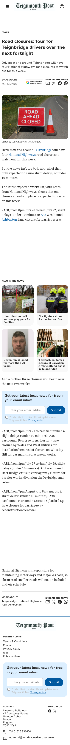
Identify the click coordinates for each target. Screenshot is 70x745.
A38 (43, 215)
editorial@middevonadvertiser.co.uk (31, 737)
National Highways (22, 155)
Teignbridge (43, 150)
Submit (56, 410)
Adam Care (11, 79)
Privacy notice (36, 420)
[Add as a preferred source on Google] (34, 82)
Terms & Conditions (15, 641)
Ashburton (9, 219)
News (5, 31)
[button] (7, 6)
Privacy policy (11, 649)
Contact (8, 645)
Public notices (11, 656)
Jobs (5, 652)
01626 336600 (22, 731)
